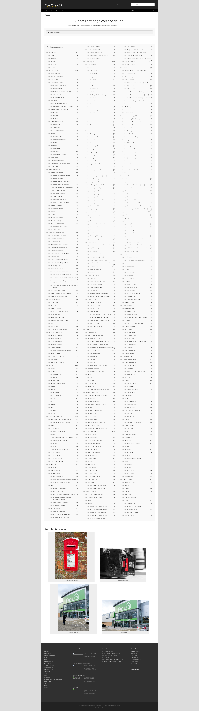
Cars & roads (128, 329)
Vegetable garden (95, 209)
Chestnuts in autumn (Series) (136, 185)
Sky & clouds (91, 464)
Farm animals (55, 428)
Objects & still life (91, 491)
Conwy (129, 467)
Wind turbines (131, 164)
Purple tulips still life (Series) (98, 512)
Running (92, 359)
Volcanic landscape (132, 149)
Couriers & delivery (130, 350)
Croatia (53, 386)
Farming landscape (56, 458)
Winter (127, 221)
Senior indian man (132, 104)
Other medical (92, 416)
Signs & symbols (130, 65)
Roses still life (131, 46)
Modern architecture (57, 217)
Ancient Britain (92, 434)
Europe (51, 365)
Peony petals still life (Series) (98, 509)
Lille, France (106, 657)
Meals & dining (55, 508)
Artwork (53, 211)
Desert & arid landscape (95, 440)
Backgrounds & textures (56, 232)
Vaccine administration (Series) (97, 428)
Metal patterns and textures (59, 244)
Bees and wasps (57, 136)
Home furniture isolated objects (101, 314)
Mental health (92, 413)
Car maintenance (132, 332)
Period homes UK (95, 266)
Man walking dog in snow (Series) (62, 106)
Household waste (95, 230)
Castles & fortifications (59, 193)
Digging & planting (95, 164)
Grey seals (55, 151)
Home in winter (131, 233)
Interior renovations (96, 284)
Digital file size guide (135, 659)
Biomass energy (132, 155)
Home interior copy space (60, 272)
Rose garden (93, 149)
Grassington (130, 428)
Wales (126, 461)
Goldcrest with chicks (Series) (61, 91)
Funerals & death (130, 266)
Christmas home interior (134, 197)
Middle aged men (130, 107)
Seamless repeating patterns (60, 263)
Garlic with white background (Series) (64, 479)
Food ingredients (56, 473)
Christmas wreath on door (135, 206)
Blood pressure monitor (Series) (97, 395)
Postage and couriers (57, 317)
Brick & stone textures (57, 239)
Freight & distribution (57, 344)
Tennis (92, 380)
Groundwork (93, 278)
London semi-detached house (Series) (101, 263)
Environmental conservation (133, 122)
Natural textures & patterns (59, 247)
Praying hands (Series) (133, 293)
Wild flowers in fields (57, 461)
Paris (53, 401)
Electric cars (130, 338)
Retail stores (54, 326)
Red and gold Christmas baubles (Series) (139, 209)
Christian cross (131, 284)
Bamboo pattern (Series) (95, 494)
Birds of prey (54, 79)
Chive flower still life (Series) (98, 506)
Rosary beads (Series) (133, 299)
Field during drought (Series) (61, 422)
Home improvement (94, 275)
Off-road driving (131, 344)
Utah (126, 500)
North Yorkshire (129, 425)
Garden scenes (92, 131)
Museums (130, 275)
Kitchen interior (94, 323)
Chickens (55, 112)
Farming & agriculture (55, 416)
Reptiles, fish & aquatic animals (60, 163)
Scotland (127, 446)
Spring (127, 218)
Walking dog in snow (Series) (98, 365)
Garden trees (94, 101)
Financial (53, 305)
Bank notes (54, 302)
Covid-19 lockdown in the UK (110, 655)
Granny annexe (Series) (97, 257)
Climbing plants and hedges (98, 95)
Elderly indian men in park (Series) (137, 83)
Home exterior (92, 242)
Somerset (128, 455)
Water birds (54, 166)
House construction (57, 347)
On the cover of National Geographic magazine (114, 659)
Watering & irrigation (96, 179)
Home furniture (94, 311)
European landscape (94, 443)
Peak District (128, 440)
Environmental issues (131, 125)
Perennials (93, 107)
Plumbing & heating (96, 236)
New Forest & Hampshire (132, 410)
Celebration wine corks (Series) (136, 260)
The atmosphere (130, 173)
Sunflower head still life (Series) (136, 52)
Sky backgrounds (56, 265)
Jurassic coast (131, 392)
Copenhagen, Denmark (58, 383)
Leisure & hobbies (93, 368)
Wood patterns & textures (59, 296)
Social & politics (129, 302)
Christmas (128, 191)
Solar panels (130, 161)
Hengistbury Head (132, 389)
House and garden (95, 143)
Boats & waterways (130, 326)
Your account (134, 663)
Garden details (94, 137)
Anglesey (129, 464)
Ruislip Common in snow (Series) (137, 248)
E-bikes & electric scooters (135, 323)
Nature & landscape (92, 431)
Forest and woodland (94, 446)
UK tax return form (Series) (59, 329)
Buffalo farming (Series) (59, 431)
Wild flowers (91, 482)
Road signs (130, 347)
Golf (91, 377)
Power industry (55, 353)
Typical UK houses (95, 269)
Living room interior (96, 326)
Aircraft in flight (131, 311)
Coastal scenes (92, 437)
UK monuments (59, 190)
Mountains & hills (93, 455)
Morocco (53, 61)
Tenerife (54, 377)
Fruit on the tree (57, 491)
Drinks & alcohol (55, 470)
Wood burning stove (96, 239)
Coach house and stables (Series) (100, 245)
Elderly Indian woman (133, 86)
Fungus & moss (92, 449)
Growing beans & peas (96, 188)
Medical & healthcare (92, 392)
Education (128, 263)
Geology (127, 140)
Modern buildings (56, 220)
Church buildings (132, 287)
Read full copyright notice (114, 705)
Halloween (128, 215)
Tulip (93, 92)
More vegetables (95, 206)
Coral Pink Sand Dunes (134, 506)
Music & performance (57, 223)
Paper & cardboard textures (59, 259)
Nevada (127, 488)
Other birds (54, 157)
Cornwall (127, 377)
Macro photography (94, 452)
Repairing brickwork (96, 287)
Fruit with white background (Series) (63, 494)
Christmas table (131, 200)
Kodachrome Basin (132, 509)
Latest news (134, 676)
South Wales (130, 473)
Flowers (90, 503)
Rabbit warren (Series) (59, 154)
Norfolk (127, 419)
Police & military (129, 278)
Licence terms (134, 657)
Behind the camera (135, 678)
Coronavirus (91, 398)
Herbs (91, 104)
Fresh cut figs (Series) (59, 488)
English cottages (95, 248)
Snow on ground (134, 242)
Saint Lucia (128, 494)
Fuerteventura (56, 374)
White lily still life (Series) (134, 55)
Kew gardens (131, 407)
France (53, 389)
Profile (62, 10)
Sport (89, 374)
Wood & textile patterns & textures (61, 293)
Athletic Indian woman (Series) (99, 341)
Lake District (128, 395)
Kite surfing (93, 356)
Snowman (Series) (132, 251)
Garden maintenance (96, 167)
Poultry (54, 443)
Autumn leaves (131, 182)
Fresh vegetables (57, 476)
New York (127, 491)
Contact (68, 10)
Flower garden (94, 134)
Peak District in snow (133, 443)
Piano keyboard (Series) (59, 226)
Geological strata (132, 146)
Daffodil (93, 80)
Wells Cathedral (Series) (134, 458)
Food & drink (52, 464)
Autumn (127, 179)
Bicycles (127, 320)
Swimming (93, 362)
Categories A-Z (134, 655)
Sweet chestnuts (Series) (60, 502)
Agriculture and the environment (61, 419)
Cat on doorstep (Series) (59, 103)
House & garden (91, 61)
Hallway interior (94, 308)
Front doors (93, 251)
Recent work (134, 674)
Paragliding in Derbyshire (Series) (137, 317)
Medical (90, 407)
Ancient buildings (56, 205)
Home (48, 15)
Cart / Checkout (134, 661)
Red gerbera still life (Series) (98, 515)
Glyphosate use (131, 134)
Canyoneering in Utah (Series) (99, 344)
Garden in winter (132, 227)
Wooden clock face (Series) (99, 317)
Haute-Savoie (56, 395)
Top (103, 707)
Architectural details (57, 208)
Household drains (95, 227)
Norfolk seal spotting (108, 651)
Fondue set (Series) (96, 46)
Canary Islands (55, 371)
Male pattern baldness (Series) (97, 404)
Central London (131, 401)
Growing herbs (94, 197)
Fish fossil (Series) (132, 143)
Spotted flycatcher (58, 97)
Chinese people (129, 77)
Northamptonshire (130, 434)
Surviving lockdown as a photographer (112, 661)
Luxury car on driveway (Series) (136, 341)
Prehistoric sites (55, 229)
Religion (127, 281)
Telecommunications (57, 362)
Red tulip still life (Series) (97, 518)
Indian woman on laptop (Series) (139, 95)
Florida (127, 485)
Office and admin (56, 308)
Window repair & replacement (99, 293)
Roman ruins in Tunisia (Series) (63, 187)
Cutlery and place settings (60, 517)
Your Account (121, 5)
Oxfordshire (128, 437)
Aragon (54, 410)
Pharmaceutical (92, 419)
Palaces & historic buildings (60, 202)
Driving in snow (131, 224)
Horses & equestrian (57, 121)
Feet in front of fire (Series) (96, 335)
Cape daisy (94, 110)
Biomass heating (95, 215)
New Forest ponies (58, 130)
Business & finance (54, 299)
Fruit (52, 485)
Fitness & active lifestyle (95, 338)
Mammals (54, 145)
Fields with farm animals (60, 440)
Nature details (92, 458)
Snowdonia (130, 470)
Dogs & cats (54, 100)
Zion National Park (132, 512)
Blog (57, 10)
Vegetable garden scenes (97, 152)
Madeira (53, 404)
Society (125, 254)
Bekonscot (130, 368)
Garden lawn (93, 140)
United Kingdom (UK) (129, 359)
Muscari (93, 86)
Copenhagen (55, 380)
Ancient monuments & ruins (61, 184)
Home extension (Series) (97, 281)
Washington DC (129, 515)
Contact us (133, 682)
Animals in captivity (57, 76)
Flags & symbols (129, 482)
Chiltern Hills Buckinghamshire (136, 371)
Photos (52, 10)
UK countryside (92, 470)
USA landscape (92, 479)
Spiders (54, 142)
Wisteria (94, 98)
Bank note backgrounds (58, 235)
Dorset (127, 380)
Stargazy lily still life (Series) (135, 50)
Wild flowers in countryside (98, 485)
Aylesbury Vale (131, 365)
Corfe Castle (130, 386)
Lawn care (93, 173)
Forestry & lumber (56, 341)
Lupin (93, 119)
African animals (55, 73)
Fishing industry (56, 338)
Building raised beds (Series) (98, 185)
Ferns (93, 116)
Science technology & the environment (135, 116)
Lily (92, 83)
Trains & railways (129, 353)
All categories (134, 653)
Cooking (53, 467)
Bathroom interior (95, 302)
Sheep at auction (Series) (62, 449)
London (127, 398)
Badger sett (56, 148)
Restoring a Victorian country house (111, 653)
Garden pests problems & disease (100, 170)
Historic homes (57, 196)
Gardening (91, 158)
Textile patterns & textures (59, 290)
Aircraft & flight (129, 308)
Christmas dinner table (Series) (62, 514)
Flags (89, 500)
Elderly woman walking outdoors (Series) (102, 347)
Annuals (92, 68)
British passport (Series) (95, 497)
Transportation (127, 305)
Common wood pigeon (59, 85)
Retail (52, 323)
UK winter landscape (94, 476)
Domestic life (92, 332)
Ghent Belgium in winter (134, 230)
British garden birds (57, 82)
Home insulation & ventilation (99, 224)
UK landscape (92, 473)
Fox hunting (56, 124)
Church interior (131, 290)
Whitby (129, 431)
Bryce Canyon (131, 503)
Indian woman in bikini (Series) (138, 92)
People (125, 68)
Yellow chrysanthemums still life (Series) (139, 59)
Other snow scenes (133, 236)
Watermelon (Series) (58, 505)
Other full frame (55, 256)
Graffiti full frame (56, 241)
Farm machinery (56, 455)
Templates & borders (57, 269)
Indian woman (131, 89)
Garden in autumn (132, 188)
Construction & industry (56, 332)
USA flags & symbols (131, 497)
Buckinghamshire (130, 362)
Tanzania (53, 64)
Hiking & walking (95, 353)
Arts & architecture (54, 169)
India (52, 55)
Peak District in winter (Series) (136, 245)
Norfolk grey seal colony (134, 422)
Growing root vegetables (97, 200)
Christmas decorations (133, 194)
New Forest (130, 413)
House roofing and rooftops (98, 260)
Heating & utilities (93, 212)
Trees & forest (92, 467)
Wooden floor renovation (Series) (100, 296)
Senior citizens (129, 113)
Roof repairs (93, 290)
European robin (57, 88)
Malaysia (53, 58)
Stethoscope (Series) (94, 425)
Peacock (55, 115)
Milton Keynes (131, 374)
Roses (91, 122)
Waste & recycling (132, 137)
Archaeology (130, 272)
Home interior (92, 299)
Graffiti (53, 214)
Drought (129, 128)
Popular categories (135, 651)
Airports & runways (132, 314)
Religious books (131, 296)
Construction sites (56, 335)
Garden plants (92, 65)
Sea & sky (90, 461)
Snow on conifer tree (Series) (137, 239)
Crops (52, 425)
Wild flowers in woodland (97, 488)
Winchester (130, 416)
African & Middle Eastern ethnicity (135, 70)
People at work (129, 110)
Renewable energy (130, 152)
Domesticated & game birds (59, 109)
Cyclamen (94, 77)
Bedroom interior (95, 305)
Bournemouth (131, 383)
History (127, 269)
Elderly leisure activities (97, 371)
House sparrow (57, 94)
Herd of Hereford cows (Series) (63, 437)
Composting (93, 161)
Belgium (53, 368)
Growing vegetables (94, 182)
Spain (52, 407)
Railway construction (57, 356)
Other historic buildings (59, 199)
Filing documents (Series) (60, 311)
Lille (53, 398)
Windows (92, 272)
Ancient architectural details (61, 175)
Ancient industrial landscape (61, 181)
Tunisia (53, 67)
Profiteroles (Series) (96, 59)
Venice (53, 413)
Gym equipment (95, 350)
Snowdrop (94, 89)
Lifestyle (88, 329)
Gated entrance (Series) (97, 254)
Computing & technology (132, 119)
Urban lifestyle (92, 383)
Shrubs (92, 125)
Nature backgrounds (57, 250)
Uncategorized (127, 356)
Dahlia (93, 113)
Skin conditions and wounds (96, 422)
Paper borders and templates (61, 274)
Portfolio (47, 10)
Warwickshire (129, 476)
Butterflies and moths (59, 139)
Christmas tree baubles (134, 203)
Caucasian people (130, 74)
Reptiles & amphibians (58, 160)
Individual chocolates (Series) (99, 55)
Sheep (54, 446)
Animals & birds (53, 70)
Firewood (92, 221)
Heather (94, 128)
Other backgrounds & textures (60, 254)
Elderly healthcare (93, 401)
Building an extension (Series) (61, 350)
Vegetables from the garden (61, 482)
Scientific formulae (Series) (133, 170)
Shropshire (128, 449)
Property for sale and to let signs (60, 320)
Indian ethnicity (129, 80)
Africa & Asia (52, 52)
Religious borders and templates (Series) (65, 278)
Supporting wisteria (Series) (98, 176)
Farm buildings (55, 452)
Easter (126, 212)
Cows (54, 434)
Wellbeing (91, 386)
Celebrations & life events (132, 257)
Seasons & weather (128, 176)
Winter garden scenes (96, 155)
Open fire (92, 233)
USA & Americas (127, 479)
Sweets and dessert (94, 50)
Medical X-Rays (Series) (95, 410)
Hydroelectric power (133, 158)
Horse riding (56, 127)
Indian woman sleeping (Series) (99, 389)
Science (127, 167)
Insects (53, 133)
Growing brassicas (95, 191)
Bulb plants (93, 70)
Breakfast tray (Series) (59, 511)
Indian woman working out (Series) (139, 98)
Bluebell (94, 74)
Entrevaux (55, 392)
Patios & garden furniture (97, 146)
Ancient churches (58, 178)
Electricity (93, 218)
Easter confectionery (96, 52)
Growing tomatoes (95, 203)
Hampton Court (131, 404)
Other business (55, 314)
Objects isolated (130, 61)
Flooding (129, 131)
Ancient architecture (57, 172)
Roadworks (54, 359)
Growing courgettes (96, 194)
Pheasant (55, 118)
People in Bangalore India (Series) (137, 101)
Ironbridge (130, 452)
